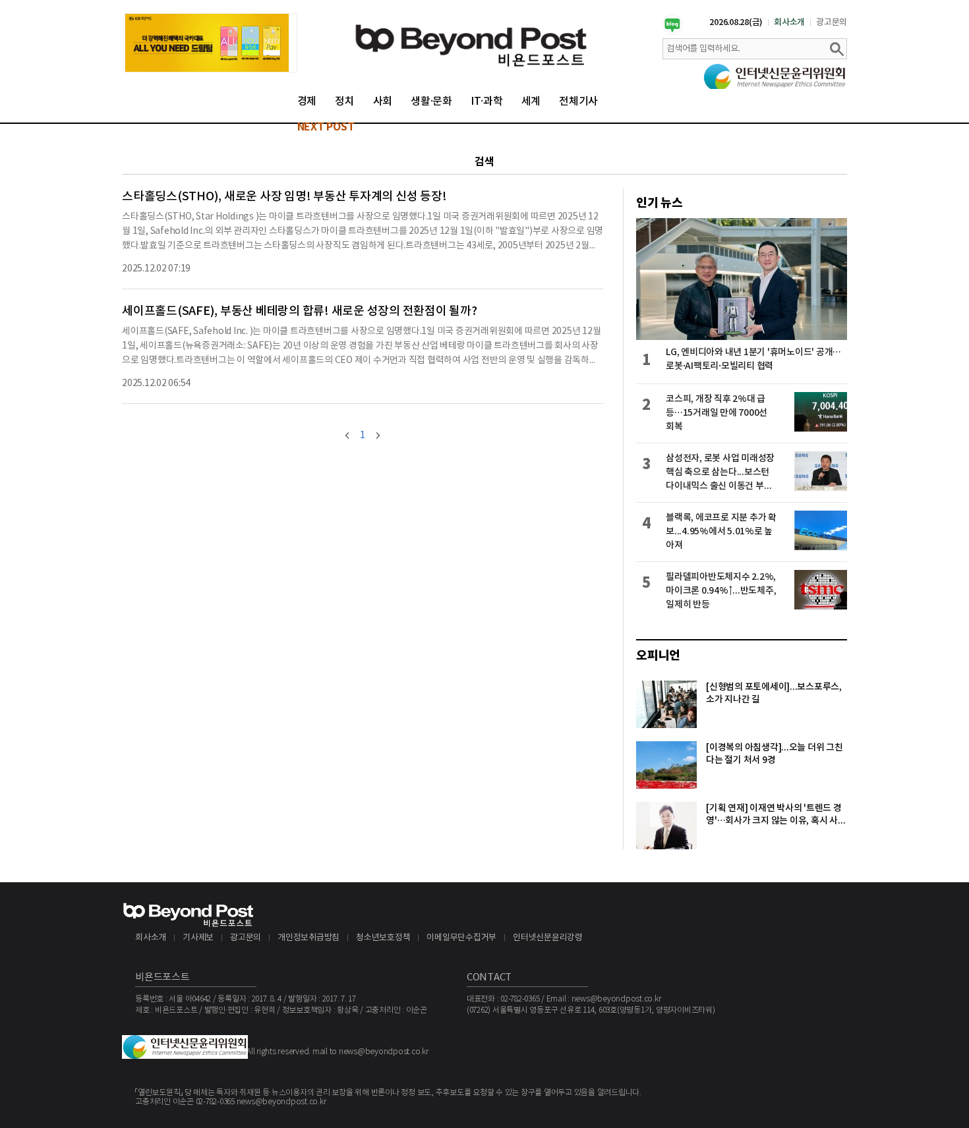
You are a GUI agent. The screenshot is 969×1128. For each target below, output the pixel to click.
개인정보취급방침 (308, 938)
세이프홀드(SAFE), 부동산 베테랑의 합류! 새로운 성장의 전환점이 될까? (299, 311)
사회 (383, 101)
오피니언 (658, 655)
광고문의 (831, 22)
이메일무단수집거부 (461, 938)
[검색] (836, 49)
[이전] (347, 435)
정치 (345, 101)
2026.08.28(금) (736, 22)
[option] (211, 42)
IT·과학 (487, 101)
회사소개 (789, 22)
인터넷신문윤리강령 (548, 938)
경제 (307, 101)
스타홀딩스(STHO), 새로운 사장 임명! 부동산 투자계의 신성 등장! (284, 197)
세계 (531, 101)
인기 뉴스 (659, 203)
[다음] (378, 435)
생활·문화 (431, 101)
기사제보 (198, 938)
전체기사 (578, 101)
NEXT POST (326, 127)
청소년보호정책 (383, 938)
